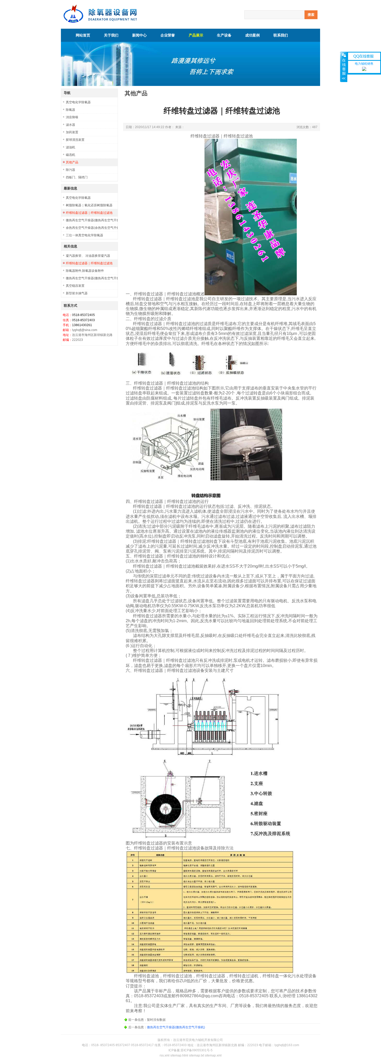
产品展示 (196, 35)
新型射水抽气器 (77, 293)
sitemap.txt (196, 1055)
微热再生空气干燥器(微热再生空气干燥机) (92, 220)
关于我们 (111, 35)
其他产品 (72, 162)
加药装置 (72, 132)
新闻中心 (139, 35)
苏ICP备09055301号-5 (197, 1050)
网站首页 (83, 35)
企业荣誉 (167, 35)
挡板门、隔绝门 (77, 177)
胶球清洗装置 (75, 140)
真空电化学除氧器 (78, 102)
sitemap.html (179, 1055)
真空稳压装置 (75, 286)
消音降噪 (72, 117)
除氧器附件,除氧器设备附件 (85, 271)
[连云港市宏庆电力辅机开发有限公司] (100, 21)
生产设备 (224, 35)
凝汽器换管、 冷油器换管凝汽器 (88, 256)
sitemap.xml (213, 1055)
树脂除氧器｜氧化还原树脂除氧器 (89, 205)
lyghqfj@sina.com (84, 330)
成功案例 (252, 35)
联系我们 (280, 35)
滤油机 (70, 147)
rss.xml (165, 1055)
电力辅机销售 (364, 63)
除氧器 (70, 110)
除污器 (70, 170)
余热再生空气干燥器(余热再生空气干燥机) (92, 228)
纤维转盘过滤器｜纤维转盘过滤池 (89, 213)
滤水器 (70, 125)
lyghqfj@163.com (286, 1045)
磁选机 (70, 155)
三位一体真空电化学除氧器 (84, 235)
